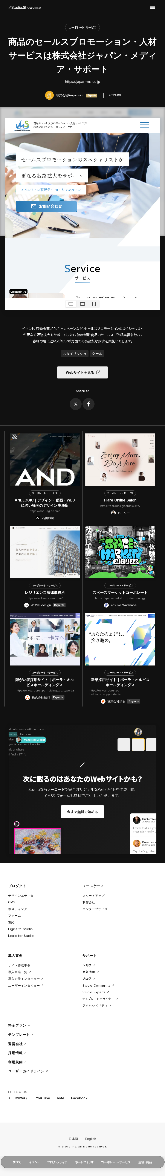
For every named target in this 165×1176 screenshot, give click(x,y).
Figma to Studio (20, 929)
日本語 (73, 1139)
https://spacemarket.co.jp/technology (120, 598)
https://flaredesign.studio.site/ (120, 505)
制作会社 (88, 902)
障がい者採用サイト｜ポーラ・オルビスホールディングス (44, 682)
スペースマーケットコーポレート (120, 592)
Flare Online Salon (120, 500)
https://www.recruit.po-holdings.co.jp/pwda (45, 690)
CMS (11, 902)
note (60, 1098)
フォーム (14, 915)
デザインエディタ (21, 895)
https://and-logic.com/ (45, 511)
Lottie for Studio (21, 935)
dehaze (152, 7)
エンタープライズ (95, 909)
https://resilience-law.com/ (45, 598)
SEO (11, 922)
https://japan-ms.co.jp (82, 81)
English (90, 1139)
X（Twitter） (18, 1098)
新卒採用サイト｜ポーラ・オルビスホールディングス (120, 682)
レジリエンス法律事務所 (45, 592)
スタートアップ (93, 895)
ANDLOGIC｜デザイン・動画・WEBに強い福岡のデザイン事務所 (45, 502)
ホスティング (17, 909)
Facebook (79, 1098)
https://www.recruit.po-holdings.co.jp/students (105, 692)
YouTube (43, 1098)
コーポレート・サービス (82, 27)
